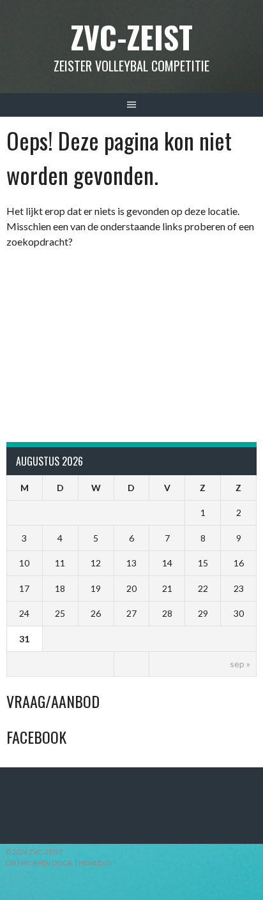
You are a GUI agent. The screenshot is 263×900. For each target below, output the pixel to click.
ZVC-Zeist (132, 36)
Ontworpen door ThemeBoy (59, 863)
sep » (240, 663)
